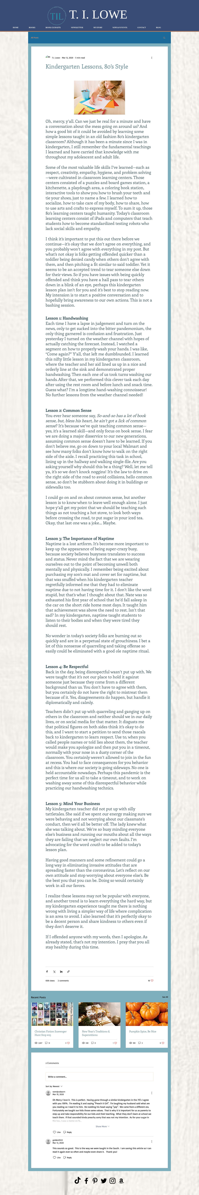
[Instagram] (113, 1181)
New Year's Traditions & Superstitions (96, 1033)
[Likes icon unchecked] (54, 1132)
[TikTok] (78, 1181)
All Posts (34, 37)
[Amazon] (121, 1181)
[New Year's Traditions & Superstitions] (100, 1014)
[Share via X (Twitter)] (54, 971)
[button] (164, 37)
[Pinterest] (95, 1181)
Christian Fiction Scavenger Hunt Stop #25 (51, 1033)
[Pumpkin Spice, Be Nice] (147, 1014)
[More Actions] (151, 1093)
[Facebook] (86, 1181)
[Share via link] (68, 971)
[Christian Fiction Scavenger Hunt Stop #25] (52, 1014)
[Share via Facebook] (47, 971)
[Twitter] (104, 1181)
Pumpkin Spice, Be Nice (142, 1031)
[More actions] (151, 57)
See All (165, 997)
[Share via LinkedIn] (61, 971)
